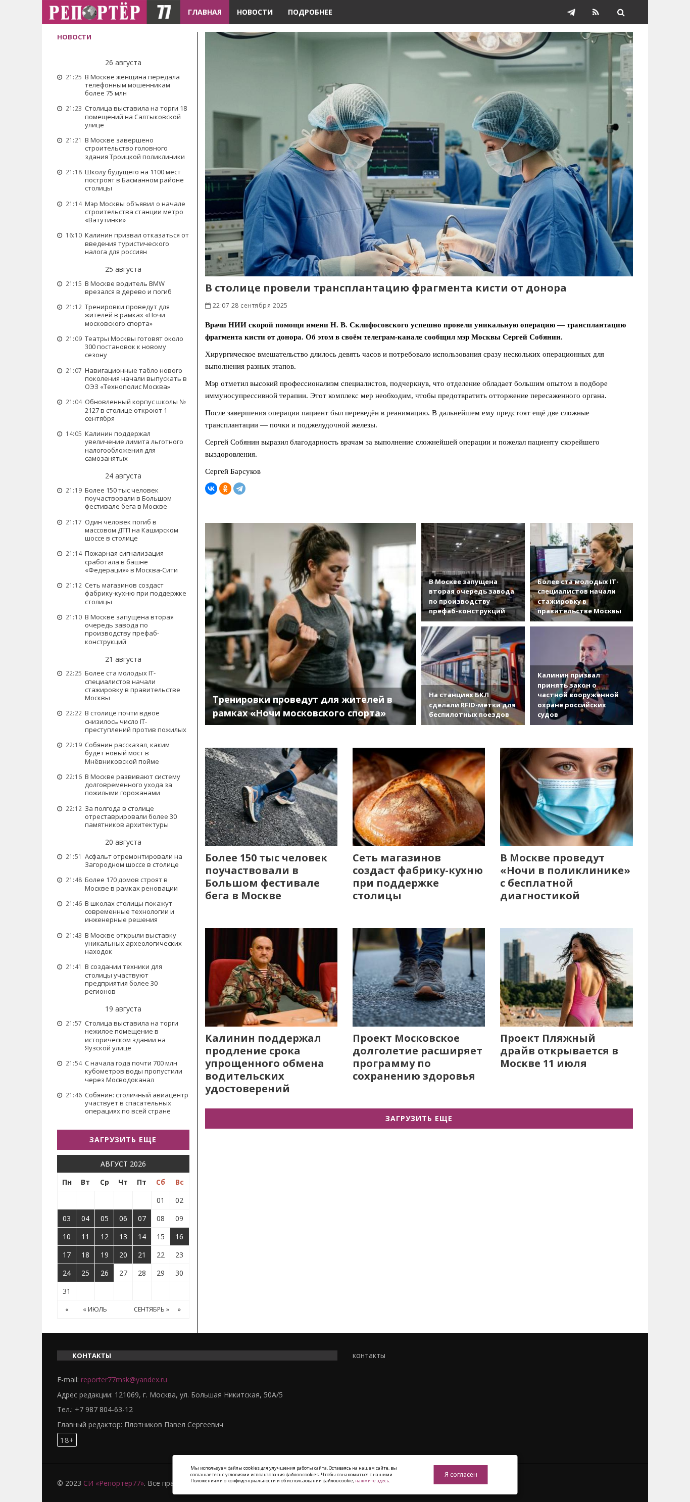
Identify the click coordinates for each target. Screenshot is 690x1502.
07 (142, 1218)
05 (105, 1218)
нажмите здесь (372, 1480)
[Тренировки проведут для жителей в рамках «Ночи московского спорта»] (311, 624)
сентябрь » (151, 1309)
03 (67, 1218)
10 (67, 1236)
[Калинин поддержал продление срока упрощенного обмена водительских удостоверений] (271, 977)
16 (179, 1236)
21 (142, 1254)
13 (123, 1236)
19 (105, 1254)
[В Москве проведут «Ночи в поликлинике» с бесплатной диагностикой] (566, 797)
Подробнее (310, 12)
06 (123, 1218)
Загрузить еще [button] (123, 1139)
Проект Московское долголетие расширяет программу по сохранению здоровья (417, 1057)
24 (67, 1273)
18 (85, 1254)
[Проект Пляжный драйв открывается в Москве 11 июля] (566, 977)
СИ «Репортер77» (113, 1483)
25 (85, 1273)
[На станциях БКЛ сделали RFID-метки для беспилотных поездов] (472, 675)
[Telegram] (239, 488)
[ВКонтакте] (211, 488)
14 (142, 1236)
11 (85, 1236)
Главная (205, 12)
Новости (255, 12)
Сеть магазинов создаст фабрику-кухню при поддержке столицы (418, 876)
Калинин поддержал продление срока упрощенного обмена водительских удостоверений (264, 1063)
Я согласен (461, 1474)
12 (105, 1236)
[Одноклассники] (225, 488)
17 (67, 1254)
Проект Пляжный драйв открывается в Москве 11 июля (559, 1050)
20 (123, 1254)
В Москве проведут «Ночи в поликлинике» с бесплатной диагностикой (565, 876)
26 (105, 1273)
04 (85, 1218)
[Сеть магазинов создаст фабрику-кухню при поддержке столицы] (419, 797)
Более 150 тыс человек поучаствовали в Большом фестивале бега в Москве (266, 876)
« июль (95, 1309)
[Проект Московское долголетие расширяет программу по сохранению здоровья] (419, 977)
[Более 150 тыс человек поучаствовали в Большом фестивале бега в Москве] (271, 797)
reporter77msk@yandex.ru (124, 1379)
